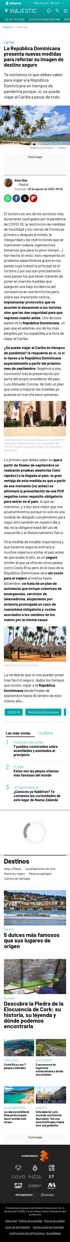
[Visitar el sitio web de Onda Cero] (18, 1186)
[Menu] (65, 11)
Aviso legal (11, 1220)
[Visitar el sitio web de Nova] (18, 1177)
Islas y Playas (14, 19)
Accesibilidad (53, 1233)
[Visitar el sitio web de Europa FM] (35, 1186)
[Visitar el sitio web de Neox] (52, 1168)
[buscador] (57, 11)
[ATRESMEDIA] (35, 1156)
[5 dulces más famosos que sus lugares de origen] (35, 908)
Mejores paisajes (40, 873)
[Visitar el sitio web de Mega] (35, 1177)
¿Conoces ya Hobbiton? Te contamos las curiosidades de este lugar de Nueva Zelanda (37, 796)
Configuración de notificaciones (27, 1233)
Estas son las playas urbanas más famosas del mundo (36, 773)
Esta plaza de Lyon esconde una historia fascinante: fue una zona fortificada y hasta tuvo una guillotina (50, 1118)
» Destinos (21, 27)
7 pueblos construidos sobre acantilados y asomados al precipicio (36, 750)
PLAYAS (19, 767)
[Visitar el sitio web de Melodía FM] (52, 1186)
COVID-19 (14, 712)
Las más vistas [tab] (18, 733)
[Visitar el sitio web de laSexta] (35, 1168)
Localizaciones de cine (44, 19)
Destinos (16, 861)
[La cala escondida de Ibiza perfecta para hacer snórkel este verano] (19, 1095)
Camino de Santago (17, 878)
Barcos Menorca (59, 3)
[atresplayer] (49, 11)
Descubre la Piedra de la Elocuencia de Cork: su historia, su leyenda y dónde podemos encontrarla (33, 1015)
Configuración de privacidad (48, 1227)
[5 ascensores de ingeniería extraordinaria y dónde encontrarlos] (51, 1048)
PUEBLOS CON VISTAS (28, 742)
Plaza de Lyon (41, 3)
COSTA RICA (11, 1060)
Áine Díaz (21, 180)
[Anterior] (29, 3)
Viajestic (8, 27)
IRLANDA (9, 998)
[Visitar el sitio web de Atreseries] (52, 1177)
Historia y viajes (14, 873)
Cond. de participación (17, 1227)
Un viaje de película (26, 787)
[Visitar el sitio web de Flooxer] (47, 1195)
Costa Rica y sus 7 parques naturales (15, 1066)
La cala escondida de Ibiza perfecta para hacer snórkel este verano (16, 1117)
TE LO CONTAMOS (14, 1107)
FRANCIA (41, 1107)
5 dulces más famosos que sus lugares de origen (32, 940)
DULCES (9, 929)
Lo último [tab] (45, 733)
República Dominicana (43, 712)
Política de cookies (54, 1220)
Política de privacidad (30, 1220)
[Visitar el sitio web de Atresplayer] (27, 1195)
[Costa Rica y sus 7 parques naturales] (19, 1048)
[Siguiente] (63, 3)
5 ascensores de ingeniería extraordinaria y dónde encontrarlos (49, 1069)
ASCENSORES (44, 1060)
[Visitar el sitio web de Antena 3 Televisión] (18, 1168)
